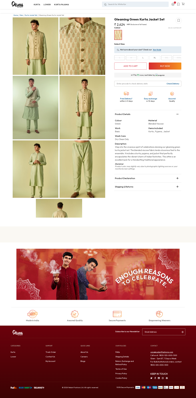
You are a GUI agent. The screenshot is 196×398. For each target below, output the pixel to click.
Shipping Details (122, 356)
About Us (84, 352)
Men (21, 15)
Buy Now (165, 66)
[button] (37, 4)
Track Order (51, 352)
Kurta (13, 352)
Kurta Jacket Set (31, 15)
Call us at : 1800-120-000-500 (163, 355)
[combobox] (135, 4)
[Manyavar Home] (21, 4)
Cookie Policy (121, 378)
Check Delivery (173, 83)
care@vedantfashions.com (161, 352)
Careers (84, 356)
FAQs (117, 352)
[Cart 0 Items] (183, 4)
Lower (13, 356)
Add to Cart (130, 66)
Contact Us (50, 356)
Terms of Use (121, 369)
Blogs (83, 361)
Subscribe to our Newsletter (127, 331)
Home (16, 15)
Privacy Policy (121, 373)
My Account (50, 361)
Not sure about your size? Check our (136, 49)
